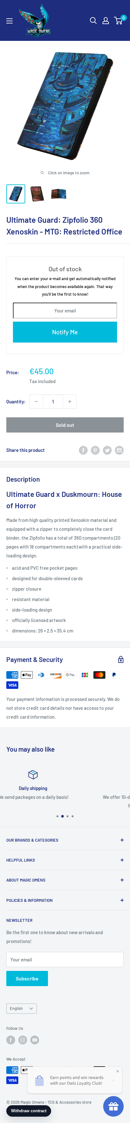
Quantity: (16, 401)
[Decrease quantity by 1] (36, 401)
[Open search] (93, 20)
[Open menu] (9, 20)
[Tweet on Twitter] (107, 450)
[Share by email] (119, 450)
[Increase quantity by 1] (69, 401)
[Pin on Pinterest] (95, 450)
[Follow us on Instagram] (22, 1040)
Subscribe (27, 978)
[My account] (106, 20)
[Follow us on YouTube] (34, 1040)
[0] (118, 20)
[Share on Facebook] (83, 450)
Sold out (65, 425)
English (16, 1008)
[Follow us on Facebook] (10, 1040)
